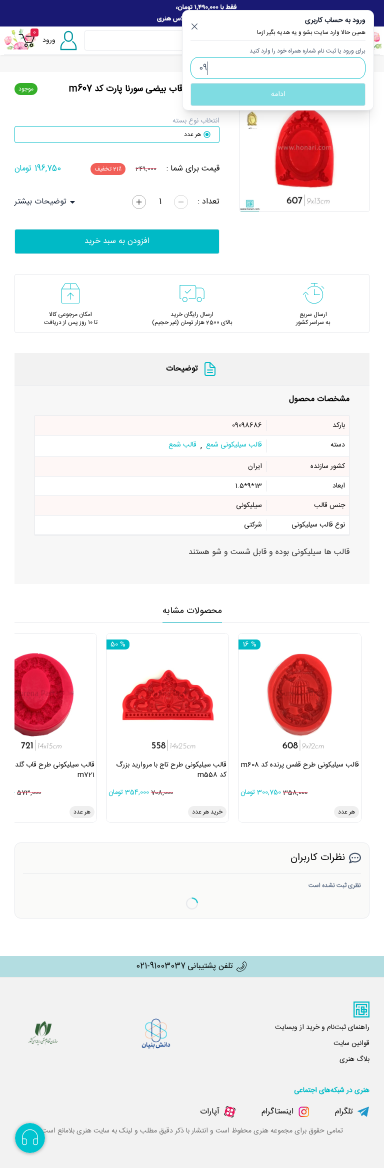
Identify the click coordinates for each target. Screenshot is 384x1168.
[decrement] (181, 202)
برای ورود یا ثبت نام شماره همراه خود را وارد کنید (308, 51)
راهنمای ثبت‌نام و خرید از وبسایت (322, 1028)
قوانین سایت (352, 1044)
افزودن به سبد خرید (117, 241)
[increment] (139, 202)
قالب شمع (182, 445)
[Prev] (252, 147)
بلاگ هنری (355, 1060)
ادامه (278, 94)
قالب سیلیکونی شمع (234, 445)
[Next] (357, 147)
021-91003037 (161, 966)
